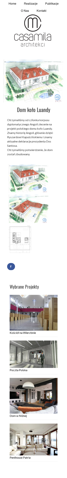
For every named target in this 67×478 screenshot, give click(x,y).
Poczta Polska (18, 370)
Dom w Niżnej (18, 415)
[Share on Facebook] (11, 266)
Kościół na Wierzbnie (23, 332)
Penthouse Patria (20, 457)
